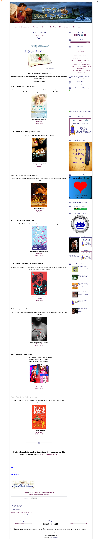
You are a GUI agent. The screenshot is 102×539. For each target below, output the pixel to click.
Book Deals (77, 27)
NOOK (41, 123)
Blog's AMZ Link (44, 494)
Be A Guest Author (81, 55)
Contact (81, 51)
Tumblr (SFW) (38, 492)
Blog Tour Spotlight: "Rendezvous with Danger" (82, 310)
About (81, 49)
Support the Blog (49, 27)
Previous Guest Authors (81, 70)
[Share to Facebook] (36, 498)
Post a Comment (16, 509)
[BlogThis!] (33, 498)
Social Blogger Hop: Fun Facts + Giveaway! (83, 267)
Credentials (80, 72)
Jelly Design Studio (54, 537)
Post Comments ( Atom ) (22, 514)
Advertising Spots (81, 57)
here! (69, 532)
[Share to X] (35, 498)
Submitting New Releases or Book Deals (80, 61)
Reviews (36, 27)
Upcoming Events (81, 68)
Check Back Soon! (39, 35)
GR (32, 492)
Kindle (37, 123)
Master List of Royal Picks (81, 66)
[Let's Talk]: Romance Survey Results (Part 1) (83, 275)
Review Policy (81, 53)
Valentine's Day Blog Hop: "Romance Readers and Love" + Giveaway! (83, 293)
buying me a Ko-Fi (49, 455)
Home (16, 27)
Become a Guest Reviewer (81, 64)
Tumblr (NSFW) (47, 492)
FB (30, 492)
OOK (42, 300)
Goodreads (39, 121)
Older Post (23, 512)
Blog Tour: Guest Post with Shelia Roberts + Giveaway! (83, 285)
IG (53, 492)
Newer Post (15, 512)
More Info (25, 27)
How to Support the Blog (81, 59)
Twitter (26, 492)
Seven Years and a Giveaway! (82, 301)
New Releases (64, 27)
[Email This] (31, 498)
